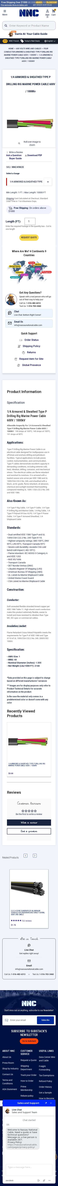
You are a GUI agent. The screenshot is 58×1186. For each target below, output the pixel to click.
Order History (45, 1087)
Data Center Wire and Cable (47, 1059)
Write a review (29, 822)
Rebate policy (27, 1096)
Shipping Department (26, 1068)
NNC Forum (11, 41)
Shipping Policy (31, 346)
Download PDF (34, 155)
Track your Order (29, 1075)
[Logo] (29, 13)
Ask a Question (13, 155)
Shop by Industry (10, 1068)
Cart (54, 12)
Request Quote (29, 237)
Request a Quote (29, 1060)
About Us (6, 1057)
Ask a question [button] (29, 831)
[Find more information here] (29, 1141)
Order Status (31, 339)
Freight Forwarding (44, 1068)
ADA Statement (9, 1089)
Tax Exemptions (46, 1075)
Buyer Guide (15, 158)
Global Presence (31, 365)
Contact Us (7, 1074)
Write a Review (16, 152)
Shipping (10, 198)
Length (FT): (13, 221)
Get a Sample (45, 1092)
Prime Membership (26, 1088)
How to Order (27, 1081)
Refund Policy (45, 1081)
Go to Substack (29, 1041)
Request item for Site (31, 358)
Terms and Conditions (7, 1082)
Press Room (8, 1063)
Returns (31, 352)
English (50, 41)
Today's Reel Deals (32, 41)
